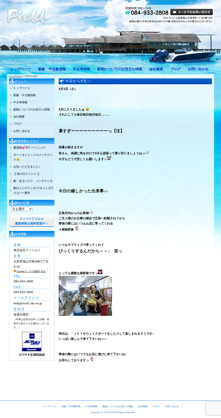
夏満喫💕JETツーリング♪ (29, 147)
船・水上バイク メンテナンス (33, 181)
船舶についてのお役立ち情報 (119, 69)
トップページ (20, 69)
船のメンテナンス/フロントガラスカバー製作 (33, 190)
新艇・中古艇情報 (52, 69)
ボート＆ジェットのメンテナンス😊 (33, 157)
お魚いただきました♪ (26, 166)
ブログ (175, 69)
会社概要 (156, 69)
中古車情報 (81, 69)
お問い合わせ (198, 69)
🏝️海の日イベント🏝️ (26, 173)
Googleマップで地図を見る (31, 271)
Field (112, 412)
